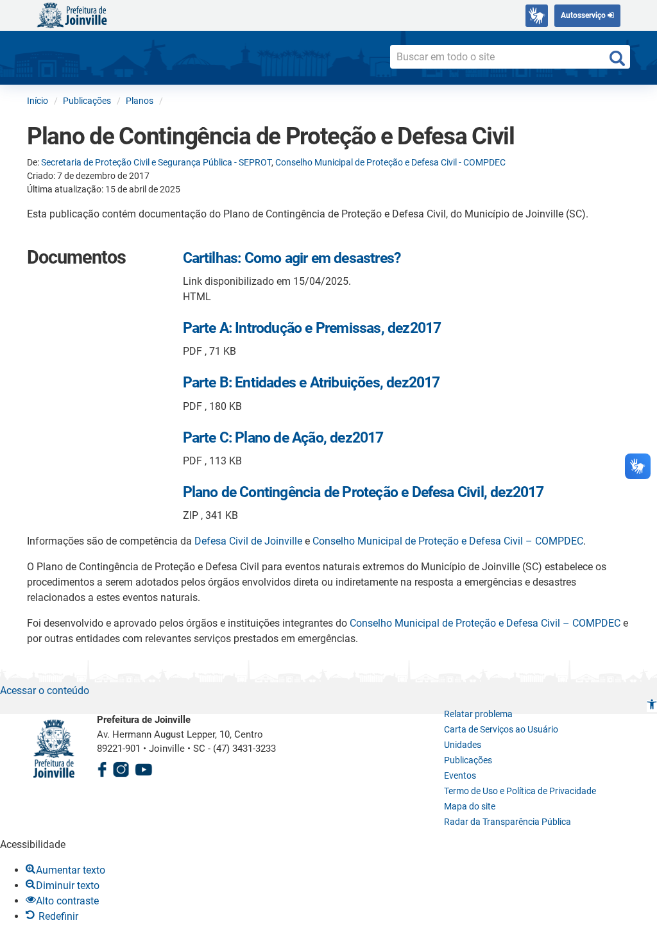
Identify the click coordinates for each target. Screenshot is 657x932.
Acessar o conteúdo (44, 690)
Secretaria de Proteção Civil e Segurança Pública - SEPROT (156, 162)
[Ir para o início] (72, 14)
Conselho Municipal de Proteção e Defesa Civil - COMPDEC (390, 162)
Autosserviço (584, 15)
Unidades (462, 745)
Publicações (468, 760)
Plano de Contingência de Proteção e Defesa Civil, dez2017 (363, 492)
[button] (652, 706)
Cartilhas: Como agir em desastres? (292, 258)
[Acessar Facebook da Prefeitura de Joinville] (102, 767)
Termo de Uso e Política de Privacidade (520, 791)
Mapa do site (469, 806)
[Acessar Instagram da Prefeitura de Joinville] (121, 767)
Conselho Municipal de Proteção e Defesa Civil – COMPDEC (447, 541)
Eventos (460, 775)
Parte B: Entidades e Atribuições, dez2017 (311, 382)
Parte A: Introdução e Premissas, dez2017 (312, 328)
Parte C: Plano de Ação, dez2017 (283, 437)
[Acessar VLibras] (536, 15)
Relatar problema (478, 714)
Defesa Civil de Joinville (248, 541)
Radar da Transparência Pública (507, 822)
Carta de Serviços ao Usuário (501, 729)
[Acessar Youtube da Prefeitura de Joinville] (144, 767)
